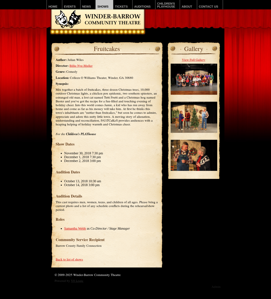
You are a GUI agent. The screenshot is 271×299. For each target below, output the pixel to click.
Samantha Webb (75, 228)
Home (52, 6)
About (187, 6)
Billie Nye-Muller (81, 65)
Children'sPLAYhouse (166, 5)
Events (70, 6)
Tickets (121, 6)
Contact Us (208, 6)
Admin (216, 286)
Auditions (142, 6)
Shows (102, 6)
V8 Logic (77, 280)
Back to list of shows (69, 259)
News (86, 6)
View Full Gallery (193, 60)
